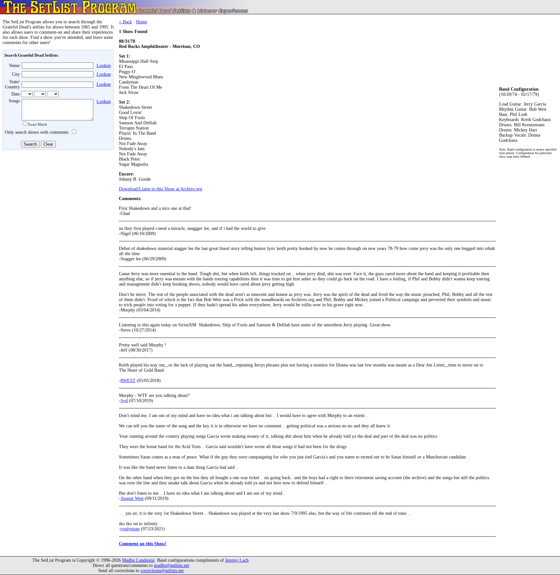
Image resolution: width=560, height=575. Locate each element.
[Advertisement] (57, 199)
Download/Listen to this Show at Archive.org (160, 188)
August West (132, 498)
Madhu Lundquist (138, 560)
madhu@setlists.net (171, 565)
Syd (124, 400)
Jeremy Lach (237, 560)
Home (141, 21)
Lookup (104, 65)
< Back (125, 21)
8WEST (128, 380)
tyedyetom (130, 528)
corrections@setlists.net (162, 570)
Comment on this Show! (143, 543)
